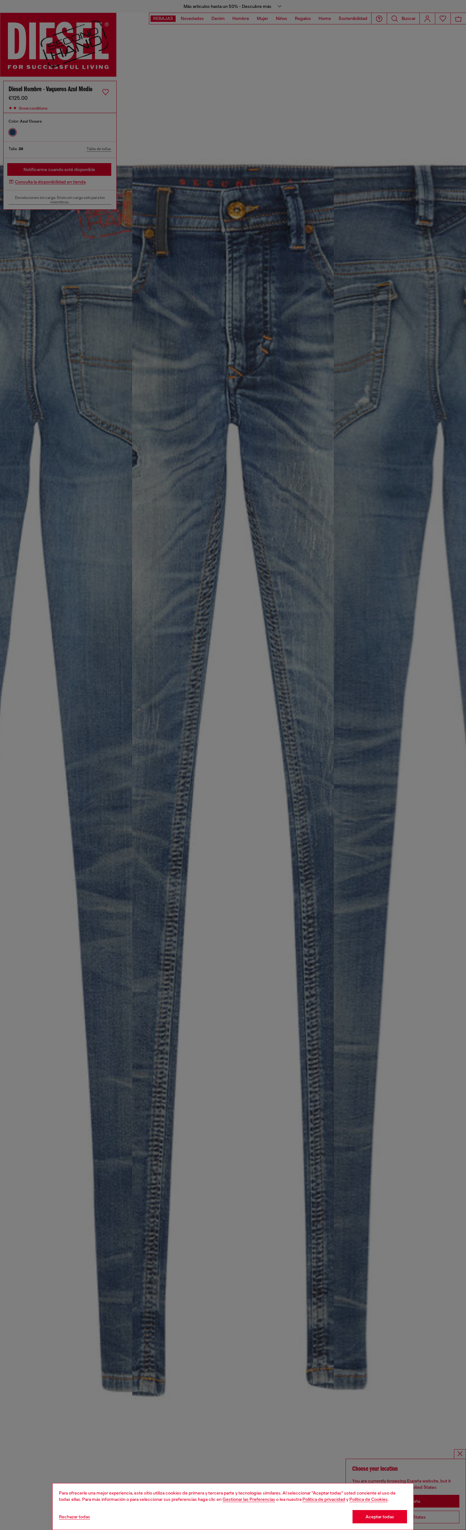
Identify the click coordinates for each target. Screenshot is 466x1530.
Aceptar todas (380, 1516)
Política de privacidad (323, 1499)
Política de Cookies (368, 1499)
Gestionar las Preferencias (249, 1499)
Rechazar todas (74, 1516)
